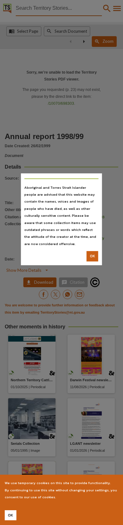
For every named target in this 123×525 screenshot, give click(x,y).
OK (92, 256)
